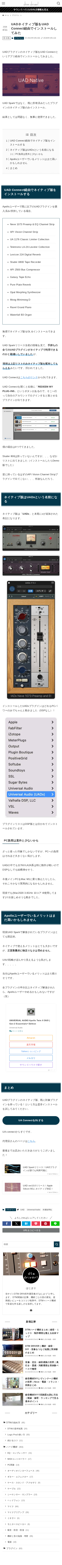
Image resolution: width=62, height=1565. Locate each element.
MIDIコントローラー (19, 1459)
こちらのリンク (29, 377)
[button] (6, 1223)
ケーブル (14, 1488)
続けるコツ (15, 1440)
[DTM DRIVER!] (31, 3)
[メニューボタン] (3, 3)
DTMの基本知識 (17, 1428)
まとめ (13, 168)
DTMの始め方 (15, 1422)
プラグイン (19, 38)
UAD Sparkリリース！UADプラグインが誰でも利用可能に (40, 1169)
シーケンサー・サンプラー (22, 1494)
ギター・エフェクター (20, 1477)
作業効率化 (47, 1210)
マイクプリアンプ (18, 1512)
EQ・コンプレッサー (19, 1453)
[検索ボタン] (58, 3)
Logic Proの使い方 (18, 1434)
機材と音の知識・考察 (20, 1536)
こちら (31, 1141)
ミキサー (13, 1518)
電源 (11, 1542)
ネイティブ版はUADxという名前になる (32, 149)
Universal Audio (33, 1210)
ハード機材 (14, 1447)
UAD (22, 1210)
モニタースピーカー (18, 1524)
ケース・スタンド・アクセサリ (23, 1482)
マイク (12, 1506)
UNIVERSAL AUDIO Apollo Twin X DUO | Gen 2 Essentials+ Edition (29, 1022)
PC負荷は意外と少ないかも (29, 154)
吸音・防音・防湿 (18, 1530)
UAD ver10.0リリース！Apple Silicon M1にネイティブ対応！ (38, 1187)
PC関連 (13, 1465)
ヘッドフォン (16, 1500)
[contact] (31, 1310)
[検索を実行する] (57, 1244)
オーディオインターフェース (23, 1471)
